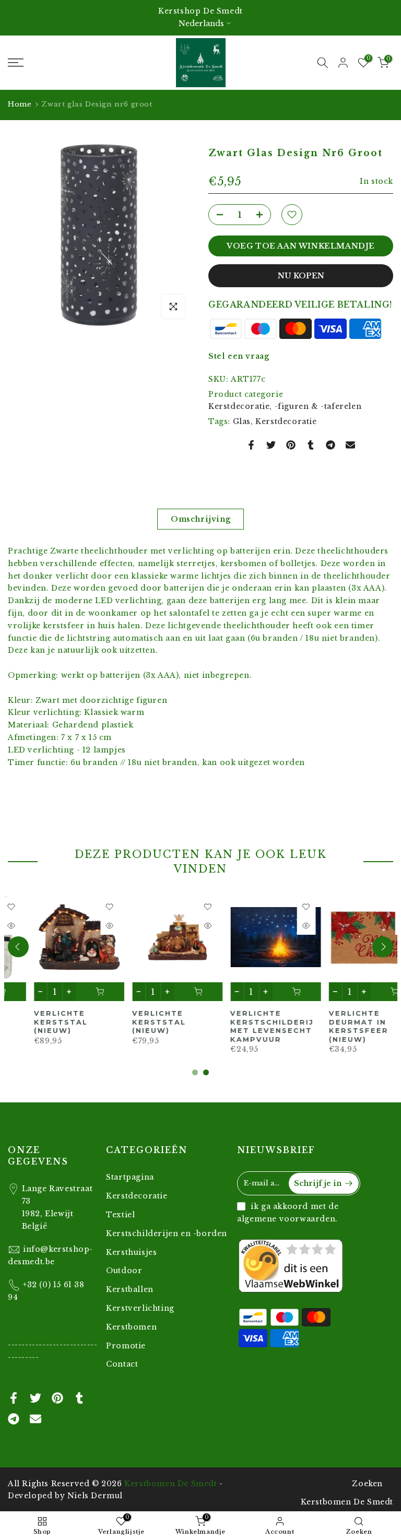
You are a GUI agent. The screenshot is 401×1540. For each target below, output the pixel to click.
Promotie (126, 1345)
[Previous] (18, 946)
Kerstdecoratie (285, 421)
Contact (122, 1364)
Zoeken (367, 1483)
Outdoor (124, 1270)
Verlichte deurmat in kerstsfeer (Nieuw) (234, 1026)
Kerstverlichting (140, 1308)
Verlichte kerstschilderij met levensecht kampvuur (148, 1026)
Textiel (120, 1214)
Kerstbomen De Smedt (170, 1483)
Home (19, 104)
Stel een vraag (238, 356)
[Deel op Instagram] (330, 445)
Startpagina (130, 1177)
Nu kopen (301, 275)
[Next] (382, 946)
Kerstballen (130, 1289)
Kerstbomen (131, 1327)
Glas (242, 421)
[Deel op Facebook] (251, 445)
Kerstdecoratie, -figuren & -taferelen (284, 406)
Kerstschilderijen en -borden (166, 1233)
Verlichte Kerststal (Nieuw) (35, 1022)
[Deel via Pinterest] (291, 445)
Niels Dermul (95, 1495)
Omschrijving (200, 519)
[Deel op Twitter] (271, 445)
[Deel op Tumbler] (310, 445)
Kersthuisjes (131, 1252)
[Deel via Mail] (350, 445)
